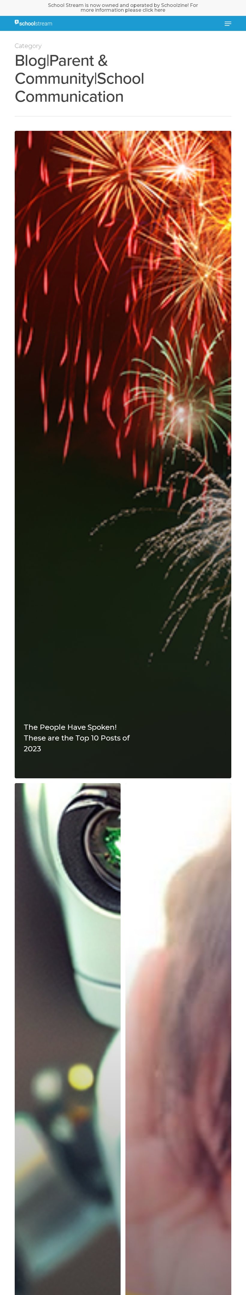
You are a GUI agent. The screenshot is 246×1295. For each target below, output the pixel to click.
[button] (228, 24)
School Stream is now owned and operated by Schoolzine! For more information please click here (123, 7)
